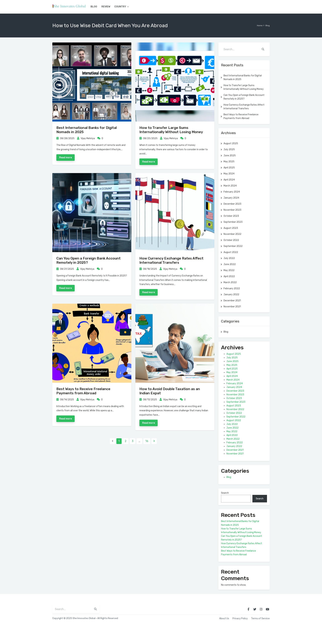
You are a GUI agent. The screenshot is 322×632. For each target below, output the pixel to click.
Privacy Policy (240, 619)
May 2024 (229, 173)
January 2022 (231, 294)
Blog (94, 6)
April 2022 (229, 276)
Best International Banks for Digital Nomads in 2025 (243, 77)
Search (225, 492)
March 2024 (230, 185)
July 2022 (229, 258)
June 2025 (230, 155)
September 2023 (233, 222)
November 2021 (232, 306)
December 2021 (232, 300)
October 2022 (231, 240)
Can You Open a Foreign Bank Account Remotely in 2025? (244, 97)
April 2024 (229, 179)
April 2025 (229, 167)
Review (105, 6)
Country (120, 6)
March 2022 (230, 282)
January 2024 (231, 197)
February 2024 (232, 191)
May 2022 (229, 270)
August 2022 (231, 252)
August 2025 (231, 143)
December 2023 (232, 203)
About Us (224, 619)
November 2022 (232, 234)
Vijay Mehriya (87, 138)
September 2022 (233, 246)
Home (259, 25)
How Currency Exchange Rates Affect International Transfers (171, 260)
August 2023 (231, 228)
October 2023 (231, 216)
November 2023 (232, 209)
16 (146, 441)
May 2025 (229, 161)
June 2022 (230, 264)
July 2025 (229, 149)
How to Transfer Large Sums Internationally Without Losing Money (171, 130)
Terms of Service (260, 619)
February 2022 (232, 288)
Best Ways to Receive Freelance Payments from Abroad (83, 391)
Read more (65, 157)
